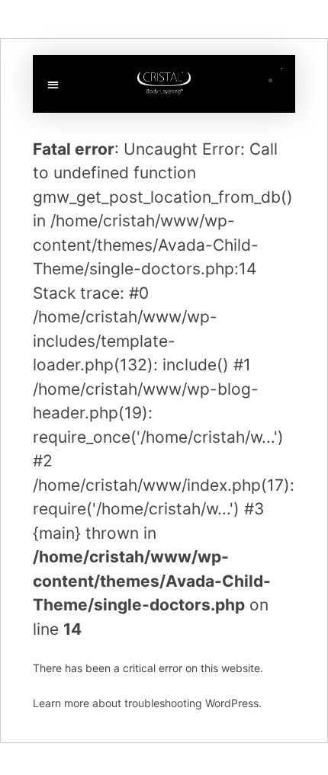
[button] (53, 84)
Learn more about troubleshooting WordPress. (147, 703)
